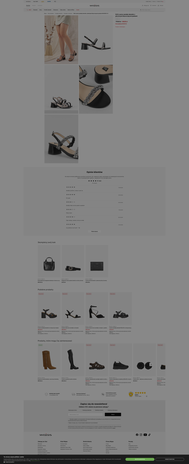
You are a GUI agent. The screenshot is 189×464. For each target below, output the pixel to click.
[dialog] (94, 232)
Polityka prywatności (35, 460)
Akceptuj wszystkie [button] (140, 459)
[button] (62, 462)
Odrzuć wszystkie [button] (169, 459)
